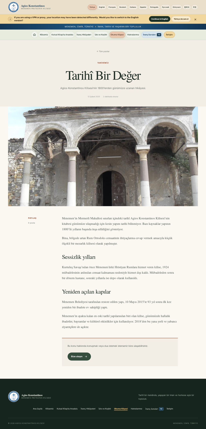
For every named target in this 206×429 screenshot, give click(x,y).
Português (154, 7)
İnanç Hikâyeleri (84, 34)
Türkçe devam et (181, 19)
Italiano (133, 7)
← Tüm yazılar (103, 51)
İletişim (169, 34)
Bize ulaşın (76, 356)
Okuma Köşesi (117, 34)
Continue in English (159, 19)
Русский (165, 7)
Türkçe (92, 7)
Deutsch (122, 7)
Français (112, 7)
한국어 (186, 7)
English (102, 7)
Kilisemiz (44, 34)
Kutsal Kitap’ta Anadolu (62, 34)
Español (143, 7)
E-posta (31, 223)
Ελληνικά (176, 7)
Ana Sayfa (37, 408)
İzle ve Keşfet (101, 34)
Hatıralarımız (133, 34)
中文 (194, 7)
